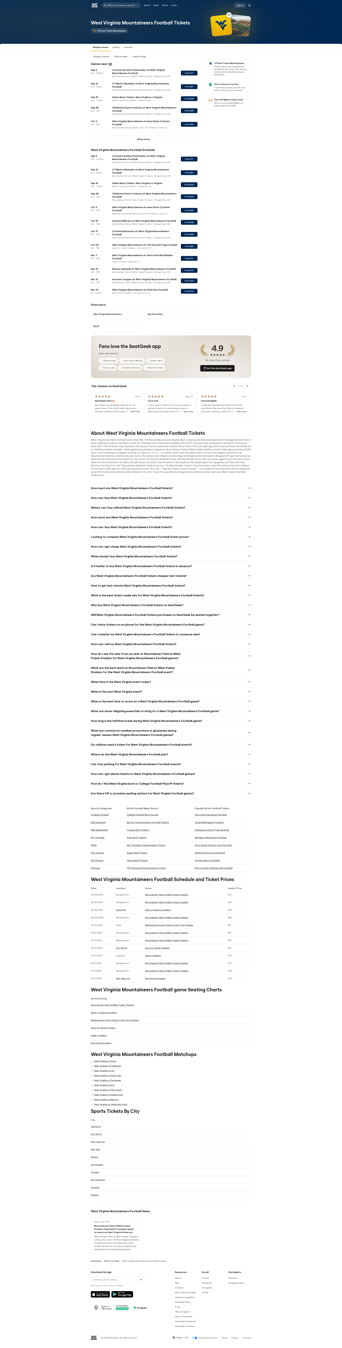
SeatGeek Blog (182, 1302)
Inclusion (179, 1287)
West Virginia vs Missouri (106, 1099)
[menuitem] (147, 5)
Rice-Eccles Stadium (155, 978)
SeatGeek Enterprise (185, 1321)
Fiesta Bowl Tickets (137, 860)
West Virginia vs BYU (104, 1085)
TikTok (205, 1292)
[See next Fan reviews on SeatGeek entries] (247, 386)
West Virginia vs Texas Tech (107, 1075)
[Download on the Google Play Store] (122, 1294)
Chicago (95, 1172)
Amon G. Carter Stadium (157, 948)
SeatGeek (96, 1261)
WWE (94, 845)
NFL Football (97, 837)
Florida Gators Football (207, 860)
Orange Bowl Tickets (138, 830)
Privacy (235, 1338)
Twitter (205, 1278)
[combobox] (121, 5)
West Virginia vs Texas (105, 1061)
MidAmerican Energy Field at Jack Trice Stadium (169, 925)
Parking (116, 47)
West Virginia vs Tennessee (107, 1080)
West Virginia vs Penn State (108, 1090)
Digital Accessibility (184, 1297)
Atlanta (94, 1195)
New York (95, 1149)
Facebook (207, 1283)
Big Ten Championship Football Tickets (148, 822)
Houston (95, 1187)
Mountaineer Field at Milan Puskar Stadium (166, 894)
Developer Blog (236, 1283)
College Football (99, 814)
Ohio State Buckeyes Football (211, 814)
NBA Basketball (99, 830)
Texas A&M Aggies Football (209, 822)
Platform (233, 1278)
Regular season (100, 47)
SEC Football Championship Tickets (146, 845)
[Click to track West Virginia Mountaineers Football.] (229, 15)
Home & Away (139, 56)
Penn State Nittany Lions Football (213, 845)
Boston (94, 1157)
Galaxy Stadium (153, 955)
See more (135, 411)
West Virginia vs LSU (104, 1070)
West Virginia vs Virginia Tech (108, 1094)
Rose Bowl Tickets (136, 837)
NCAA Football (111, 1261)
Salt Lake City (123, 978)
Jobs (177, 1283)
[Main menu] (249, 5)
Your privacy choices (207, 1338)
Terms (224, 1338)
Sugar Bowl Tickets (137, 852)
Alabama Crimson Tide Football (212, 830)
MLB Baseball (98, 822)
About (178, 1278)
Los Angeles (97, 1164)
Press (177, 1307)
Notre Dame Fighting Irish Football (214, 868)
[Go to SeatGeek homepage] (95, 5)
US (110, 64)
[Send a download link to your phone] (141, 1280)
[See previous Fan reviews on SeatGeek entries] (234, 386)
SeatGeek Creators (185, 1326)
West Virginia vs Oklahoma (107, 1066)
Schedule (128, 47)
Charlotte (121, 910)
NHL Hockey (97, 852)
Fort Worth (121, 948)
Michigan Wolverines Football (211, 837)
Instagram (207, 1287)
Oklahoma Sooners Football (210, 852)
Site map (246, 1338)
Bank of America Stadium (158, 910)
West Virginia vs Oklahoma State (110, 1104)
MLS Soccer (97, 860)
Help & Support (183, 1311)
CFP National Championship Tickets (146, 868)
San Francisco (98, 1179)
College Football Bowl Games (142, 814)
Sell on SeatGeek (183, 1316)
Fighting (95, 868)
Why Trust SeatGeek (185, 1292)
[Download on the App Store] (100, 1294)
